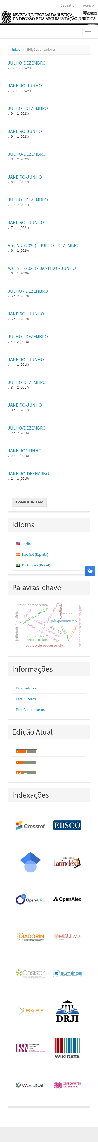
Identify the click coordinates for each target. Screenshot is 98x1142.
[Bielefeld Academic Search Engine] (31, 1011)
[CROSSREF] (31, 825)
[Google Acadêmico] (31, 863)
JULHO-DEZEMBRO (27, 63)
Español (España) (34, 554)
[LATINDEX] (68, 863)
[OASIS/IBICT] (31, 974)
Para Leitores (26, 688)
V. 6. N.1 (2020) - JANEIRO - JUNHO (42, 268)
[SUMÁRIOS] (68, 974)
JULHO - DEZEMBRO (28, 108)
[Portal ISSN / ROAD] (31, 1048)
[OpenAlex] (68, 900)
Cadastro (68, 5)
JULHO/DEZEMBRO (27, 428)
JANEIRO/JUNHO (25, 451)
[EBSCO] (68, 825)
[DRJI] (68, 1011)
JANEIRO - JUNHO (26, 222)
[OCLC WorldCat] (31, 1086)
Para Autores (26, 698)
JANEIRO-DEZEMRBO (28, 474)
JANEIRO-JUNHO (25, 86)
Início (16, 49)
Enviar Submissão (29, 502)
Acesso (88, 5)
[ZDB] (68, 1086)
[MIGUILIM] (68, 937)
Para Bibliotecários (30, 709)
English (27, 543)
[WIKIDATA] (68, 1048)
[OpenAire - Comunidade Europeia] (31, 900)
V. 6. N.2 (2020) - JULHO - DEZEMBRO (44, 245)
